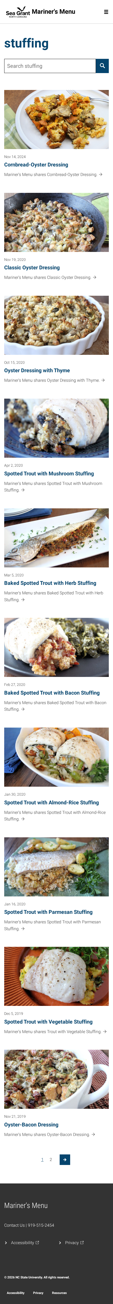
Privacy (38, 1293)
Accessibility (15, 1293)
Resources (59, 1293)
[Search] (102, 66)
